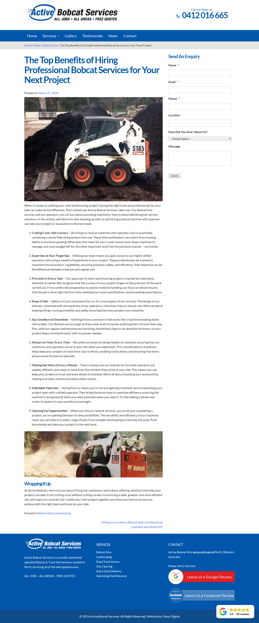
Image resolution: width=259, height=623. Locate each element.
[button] (235, 611)
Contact (130, 35)
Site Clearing (104, 566)
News (113, 35)
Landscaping (104, 557)
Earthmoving (62, 513)
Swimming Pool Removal (111, 576)
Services (50, 35)
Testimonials (92, 35)
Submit (174, 176)
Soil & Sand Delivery (109, 571)
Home (32, 35)
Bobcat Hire (45, 513)
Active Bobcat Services (104, 616)
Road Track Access (108, 561)
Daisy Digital (171, 616)
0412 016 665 (205, 15)
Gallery (71, 35)
